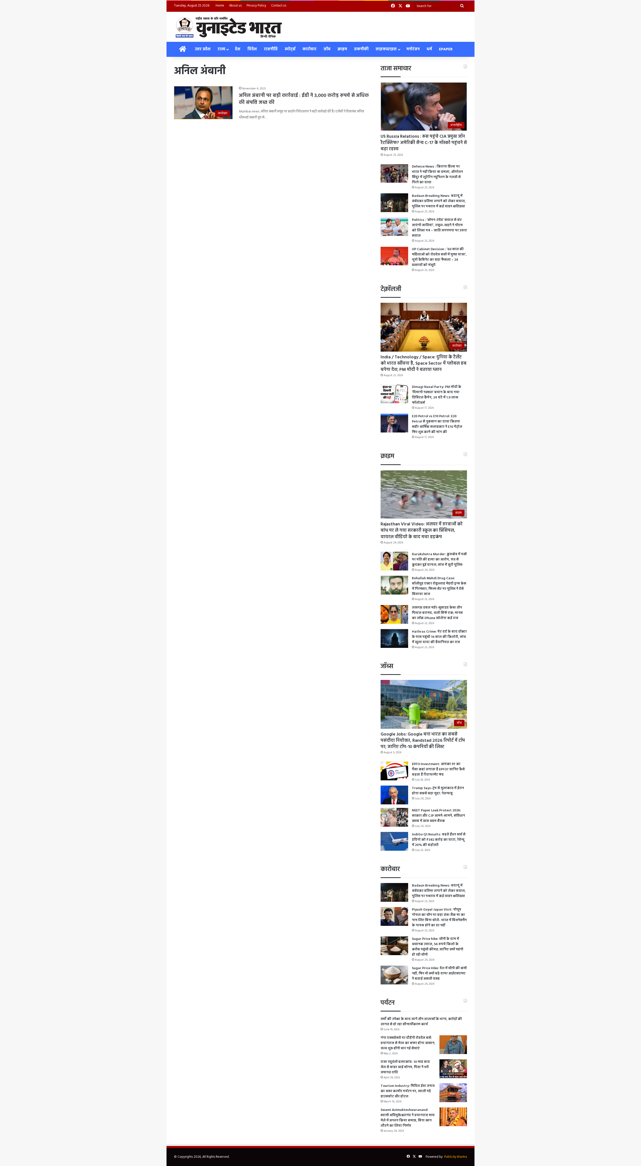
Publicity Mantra (455, 1156)
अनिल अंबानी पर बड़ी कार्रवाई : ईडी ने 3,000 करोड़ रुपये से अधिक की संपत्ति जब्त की (304, 99)
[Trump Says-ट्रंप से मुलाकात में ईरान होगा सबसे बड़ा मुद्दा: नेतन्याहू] (394, 795)
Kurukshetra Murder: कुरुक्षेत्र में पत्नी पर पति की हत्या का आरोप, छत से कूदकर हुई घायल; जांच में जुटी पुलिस (439, 559)
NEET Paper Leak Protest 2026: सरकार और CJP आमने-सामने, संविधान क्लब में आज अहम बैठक (438, 816)
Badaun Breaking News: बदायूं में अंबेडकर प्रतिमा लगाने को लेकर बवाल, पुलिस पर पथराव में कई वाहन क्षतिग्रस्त (439, 201)
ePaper (446, 49)
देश (237, 49)
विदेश (252, 49)
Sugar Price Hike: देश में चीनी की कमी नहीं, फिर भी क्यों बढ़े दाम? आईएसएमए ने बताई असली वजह (439, 973)
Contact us (278, 5)
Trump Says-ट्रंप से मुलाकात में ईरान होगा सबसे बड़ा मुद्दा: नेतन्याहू (438, 790)
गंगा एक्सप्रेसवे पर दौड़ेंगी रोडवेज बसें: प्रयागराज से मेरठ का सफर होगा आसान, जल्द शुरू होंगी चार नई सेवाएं (408, 1043)
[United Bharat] (228, 27)
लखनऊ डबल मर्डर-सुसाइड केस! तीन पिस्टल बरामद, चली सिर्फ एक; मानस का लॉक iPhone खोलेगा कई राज (437, 613)
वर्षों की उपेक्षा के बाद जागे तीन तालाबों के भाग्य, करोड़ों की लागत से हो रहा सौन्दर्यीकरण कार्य (421, 1021)
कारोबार (309, 49)
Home (220, 5)
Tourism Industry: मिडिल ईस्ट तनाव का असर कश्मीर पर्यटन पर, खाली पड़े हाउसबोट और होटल (408, 1091)
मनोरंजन (413, 49)
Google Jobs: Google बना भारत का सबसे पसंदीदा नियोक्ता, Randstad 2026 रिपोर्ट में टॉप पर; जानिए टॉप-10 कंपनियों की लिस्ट (423, 741)
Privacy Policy (256, 5)
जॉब (327, 49)
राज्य (221, 49)
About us (235, 5)
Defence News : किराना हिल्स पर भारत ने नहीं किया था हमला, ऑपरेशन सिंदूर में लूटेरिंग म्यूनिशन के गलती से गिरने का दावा (437, 174)
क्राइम (342, 49)
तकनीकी (361, 49)
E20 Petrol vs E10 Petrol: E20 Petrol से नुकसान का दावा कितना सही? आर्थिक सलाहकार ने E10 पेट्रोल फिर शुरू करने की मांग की (437, 424)
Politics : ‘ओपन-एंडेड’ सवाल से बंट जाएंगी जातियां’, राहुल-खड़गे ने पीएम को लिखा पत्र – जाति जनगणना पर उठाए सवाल (439, 228)
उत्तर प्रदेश (203, 49)
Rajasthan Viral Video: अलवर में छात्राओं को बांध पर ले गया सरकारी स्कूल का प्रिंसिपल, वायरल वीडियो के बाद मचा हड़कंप (421, 530)
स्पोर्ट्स (290, 49)
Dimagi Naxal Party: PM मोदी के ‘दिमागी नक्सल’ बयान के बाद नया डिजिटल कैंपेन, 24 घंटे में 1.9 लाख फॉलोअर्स (436, 395)
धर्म (429, 49)
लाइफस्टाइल (386, 49)
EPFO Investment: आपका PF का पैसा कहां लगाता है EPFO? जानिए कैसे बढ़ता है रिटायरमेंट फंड (438, 769)
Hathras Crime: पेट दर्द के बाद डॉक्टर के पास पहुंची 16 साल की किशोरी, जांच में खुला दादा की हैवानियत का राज (439, 637)
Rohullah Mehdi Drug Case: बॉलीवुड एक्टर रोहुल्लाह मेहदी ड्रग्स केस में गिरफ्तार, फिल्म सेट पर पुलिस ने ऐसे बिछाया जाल (439, 586)
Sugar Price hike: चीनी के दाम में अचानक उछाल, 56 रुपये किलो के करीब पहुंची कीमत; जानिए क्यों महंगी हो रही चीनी (437, 947)
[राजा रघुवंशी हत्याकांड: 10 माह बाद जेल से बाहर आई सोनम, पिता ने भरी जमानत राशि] (453, 1068)
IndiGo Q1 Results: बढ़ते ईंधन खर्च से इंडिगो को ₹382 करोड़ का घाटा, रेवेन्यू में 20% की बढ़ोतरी (438, 840)
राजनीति (271, 49)
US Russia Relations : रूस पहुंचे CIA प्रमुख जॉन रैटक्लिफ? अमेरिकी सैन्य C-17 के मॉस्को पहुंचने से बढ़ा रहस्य (424, 143)
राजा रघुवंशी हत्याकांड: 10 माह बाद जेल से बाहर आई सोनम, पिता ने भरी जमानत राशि (405, 1067)
